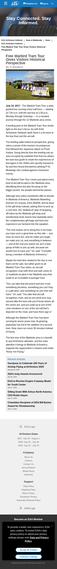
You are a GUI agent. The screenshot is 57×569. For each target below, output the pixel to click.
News (47, 40)
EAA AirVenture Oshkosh (12, 40)
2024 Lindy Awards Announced (25, 374)
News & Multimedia (34, 40)
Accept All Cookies (28, 550)
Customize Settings (28, 557)
